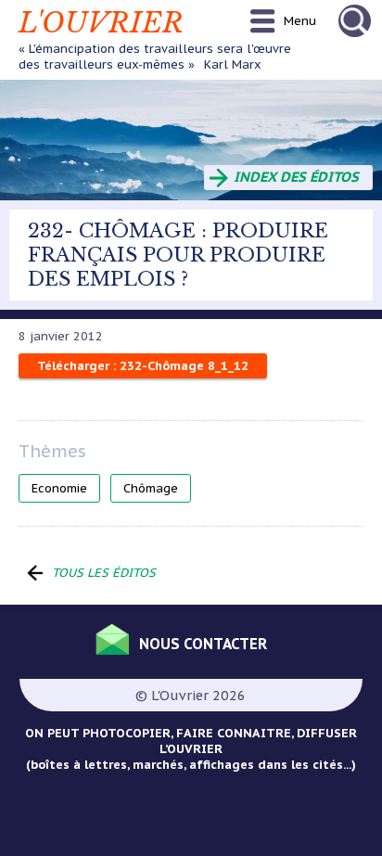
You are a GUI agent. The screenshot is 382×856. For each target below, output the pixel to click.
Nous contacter (203, 643)
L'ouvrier (101, 23)
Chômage (150, 488)
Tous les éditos (104, 573)
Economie (59, 488)
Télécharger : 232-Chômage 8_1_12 (142, 366)
